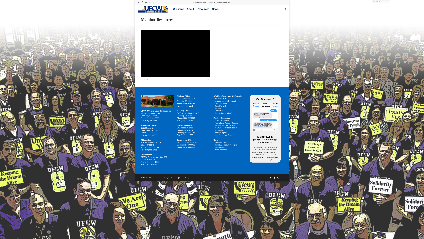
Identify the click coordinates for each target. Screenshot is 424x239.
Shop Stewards (221, 106)
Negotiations (219, 147)
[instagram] (149, 2)
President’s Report (222, 142)
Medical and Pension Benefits (226, 123)
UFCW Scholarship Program (226, 128)
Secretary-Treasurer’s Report (226, 145)
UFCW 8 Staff (220, 108)
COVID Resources (222, 120)
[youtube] (146, 2)
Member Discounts (222, 130)
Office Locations (221, 103)
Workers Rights (221, 133)
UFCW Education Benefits (225, 125)
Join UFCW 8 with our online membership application (212, 2)
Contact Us (219, 111)
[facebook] (142, 2)
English (377, 1)
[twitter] (139, 2)
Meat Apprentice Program (224, 135)
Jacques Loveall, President (225, 101)
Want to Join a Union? (223, 113)
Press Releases (221, 150)
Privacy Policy (184, 178)
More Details (176, 51)
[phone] (153, 2)
